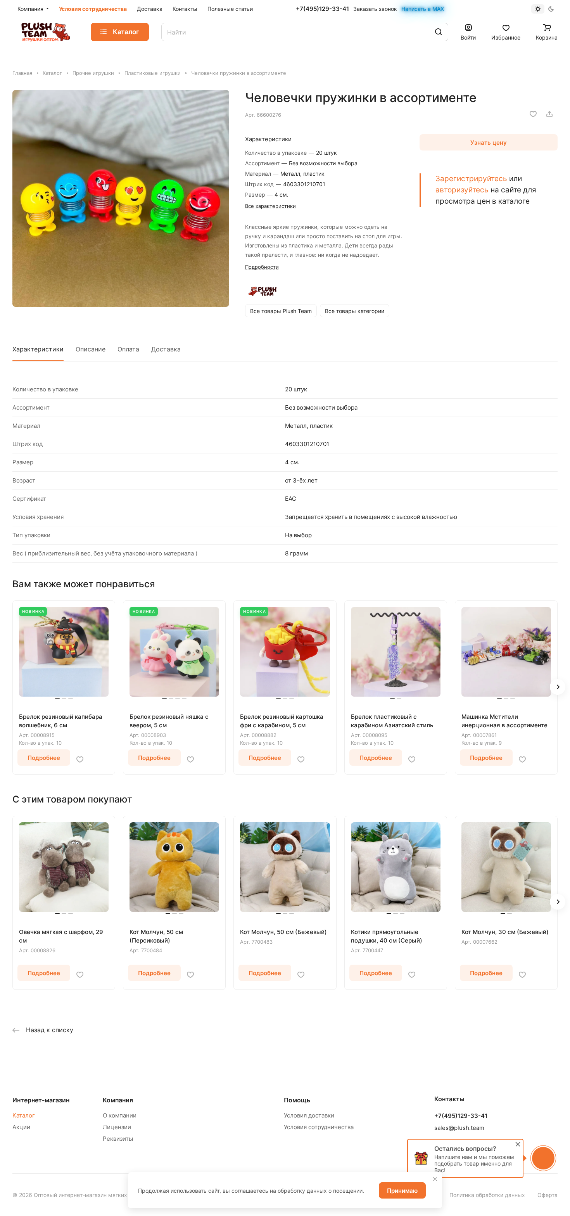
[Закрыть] (435, 1179)
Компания (118, 1100)
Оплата (128, 349)
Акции (21, 1127)
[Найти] (438, 32)
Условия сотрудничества (319, 1127)
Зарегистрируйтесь (471, 178)
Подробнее (44, 757)
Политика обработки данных (487, 1195)
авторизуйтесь (462, 189)
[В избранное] (533, 114)
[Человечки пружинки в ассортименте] (120, 198)
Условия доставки (309, 1115)
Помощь (297, 1100)
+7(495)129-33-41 (322, 8)
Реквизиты (118, 1138)
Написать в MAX (422, 8)
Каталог (23, 1115)
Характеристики (38, 349)
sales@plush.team (459, 1127)
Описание (90, 349)
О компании (119, 1115)
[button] (557, 687)
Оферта (547, 1195)
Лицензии (117, 1127)
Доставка (166, 349)
